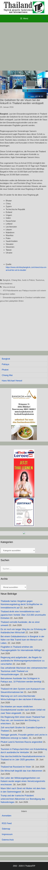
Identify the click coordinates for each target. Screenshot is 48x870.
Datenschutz (8, 839)
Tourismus (40, 280)
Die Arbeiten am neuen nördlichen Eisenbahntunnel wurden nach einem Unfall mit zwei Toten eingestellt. (23, 709)
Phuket (5, 370)
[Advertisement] (24, 46)
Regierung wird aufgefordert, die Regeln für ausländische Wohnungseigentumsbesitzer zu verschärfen (22, 660)
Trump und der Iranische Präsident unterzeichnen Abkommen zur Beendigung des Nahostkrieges (23, 798)
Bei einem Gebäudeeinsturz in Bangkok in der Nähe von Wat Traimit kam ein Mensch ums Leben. (22, 639)
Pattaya (5, 364)
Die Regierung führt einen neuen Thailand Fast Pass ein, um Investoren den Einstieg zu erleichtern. (23, 720)
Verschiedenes (6, 283)
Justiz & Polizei (28, 280)
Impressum (7, 834)
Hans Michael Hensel (12, 380)
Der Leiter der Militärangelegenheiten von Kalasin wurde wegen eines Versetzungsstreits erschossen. (23, 781)
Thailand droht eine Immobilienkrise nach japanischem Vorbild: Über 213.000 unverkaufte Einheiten (23, 614)
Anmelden (6, 815)
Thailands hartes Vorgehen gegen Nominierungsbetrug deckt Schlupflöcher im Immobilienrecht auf (21, 604)
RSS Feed (7, 823)
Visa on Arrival (9, 287)
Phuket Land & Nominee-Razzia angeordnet (21, 742)
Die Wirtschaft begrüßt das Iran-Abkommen (21, 771)
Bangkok (6, 280)
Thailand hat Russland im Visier (16, 767)
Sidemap (6, 829)
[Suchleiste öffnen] (44, 18)
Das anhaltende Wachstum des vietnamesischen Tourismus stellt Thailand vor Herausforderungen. (24, 671)
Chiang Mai (16, 280)
